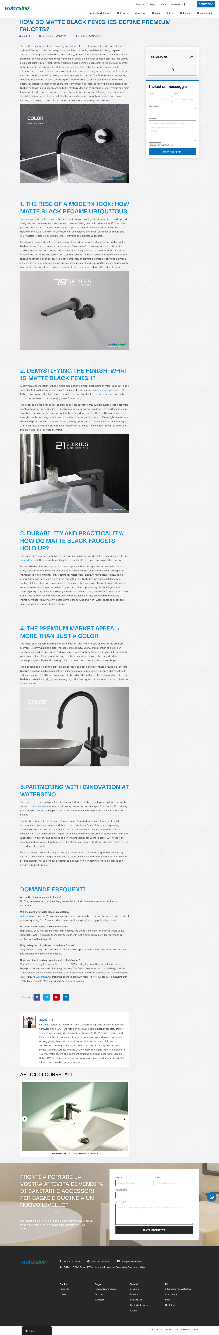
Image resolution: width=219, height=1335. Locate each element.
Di (189, 4)
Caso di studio (205, 13)
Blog (152, 4)
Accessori (140, 13)
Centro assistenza (171, 4)
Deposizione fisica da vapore (103, 390)
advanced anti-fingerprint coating (60, 67)
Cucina (156, 13)
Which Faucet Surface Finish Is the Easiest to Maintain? (74, 1153)
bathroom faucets (114, 71)
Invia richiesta (172, 152)
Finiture (170, 13)
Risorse (140, 4)
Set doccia (123, 13)
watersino (25, 916)
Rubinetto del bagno (100, 13)
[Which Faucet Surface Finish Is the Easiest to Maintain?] (75, 1116)
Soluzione (185, 13)
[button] (37, 997)
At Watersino (39, 976)
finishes (42, 806)
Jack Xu (46, 1019)
